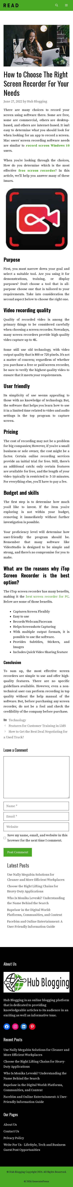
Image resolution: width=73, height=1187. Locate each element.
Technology (17, 720)
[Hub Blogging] (11, 5)
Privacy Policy (14, 1138)
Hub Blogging (14, 1000)
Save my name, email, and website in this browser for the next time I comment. (37, 837)
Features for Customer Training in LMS (37, 726)
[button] (56, 5)
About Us (10, 1125)
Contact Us (11, 1131)
